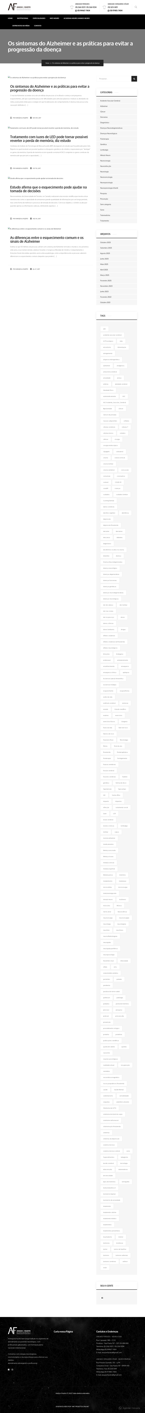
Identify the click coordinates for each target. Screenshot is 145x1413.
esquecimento (108, 691)
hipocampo (122, 789)
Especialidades (39, 18)
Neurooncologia (106, 177)
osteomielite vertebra (110, 973)
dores (123, 617)
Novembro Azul (108, 961)
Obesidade (124, 961)
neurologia (107, 924)
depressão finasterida (110, 525)
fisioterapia (107, 758)
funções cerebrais (109, 777)
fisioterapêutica (122, 752)
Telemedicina (105, 215)
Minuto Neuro (105, 155)
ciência (105, 439)
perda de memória (122, 1004)
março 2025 (104, 275)
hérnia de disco (121, 783)
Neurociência (122, 912)
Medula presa (108, 875)
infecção (106, 807)
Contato (37, 25)
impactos (118, 801)
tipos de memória (109, 1182)
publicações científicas (111, 1040)
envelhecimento (109, 666)
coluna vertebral (109, 470)
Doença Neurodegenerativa (112, 562)
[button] (129, 1408)
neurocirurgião (124, 918)
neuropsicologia (108, 955)
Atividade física (108, 390)
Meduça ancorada (109, 850)
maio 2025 (104, 264)
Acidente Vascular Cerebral (110, 100)
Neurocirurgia (105, 160)
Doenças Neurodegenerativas (111, 128)
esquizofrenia (124, 691)
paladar (119, 979)
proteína (106, 1034)
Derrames (104, 117)
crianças (117, 488)
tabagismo (124, 1157)
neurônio (106, 930)
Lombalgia (104, 150)
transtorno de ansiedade (111, 1200)
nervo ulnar (107, 912)
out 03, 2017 (36, 168)
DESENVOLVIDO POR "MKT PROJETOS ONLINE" (72, 1406)
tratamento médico (109, 1218)
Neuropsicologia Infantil (109, 188)
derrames (119, 531)
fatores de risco (108, 734)
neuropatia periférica (110, 948)
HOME (10, 18)
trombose (119, 1243)
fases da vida (107, 728)
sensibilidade (124, 1096)
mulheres (122, 899)
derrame (106, 531)
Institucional (22, 18)
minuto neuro (108, 899)
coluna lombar (108, 464)
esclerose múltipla (109, 685)
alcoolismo (107, 347)
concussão (125, 470)
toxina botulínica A (109, 1188)
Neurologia (104, 171)
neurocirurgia (107, 918)
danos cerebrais (108, 507)
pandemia (106, 985)
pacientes (106, 979)
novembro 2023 (106, 286)
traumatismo (107, 1237)
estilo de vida (107, 697)
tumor (105, 1249)
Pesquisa (103, 193)
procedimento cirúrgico (111, 1028)
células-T (125, 427)
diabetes (120, 537)
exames (106, 715)
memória (122, 875)
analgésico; (120, 366)
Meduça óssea (108, 856)
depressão (107, 519)
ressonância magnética (111, 1077)
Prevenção (104, 199)
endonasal (107, 660)
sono (128, 1151)
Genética (103, 144)
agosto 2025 (105, 253)
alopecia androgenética (111, 359)
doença (118, 556)
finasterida (106, 752)
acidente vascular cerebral (112, 335)
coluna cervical (120, 458)
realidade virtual (108, 1065)
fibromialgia (124, 740)
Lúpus (117, 832)
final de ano (118, 746)
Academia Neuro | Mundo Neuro (77, 18)
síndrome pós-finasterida (112, 1126)
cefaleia (126, 421)
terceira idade (108, 1175)
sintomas (106, 1132)
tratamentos (107, 1225)
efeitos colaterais (109, 636)
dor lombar (123, 605)
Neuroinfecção (105, 166)
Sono (102, 210)
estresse (125, 703)
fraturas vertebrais (109, 764)
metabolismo (107, 881)
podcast (106, 1016)
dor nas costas (108, 611)
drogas (123, 629)
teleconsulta (107, 1169)
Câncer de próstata (109, 415)
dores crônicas (108, 623)
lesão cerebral (108, 820)
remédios (106, 1071)
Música (119, 905)
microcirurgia (122, 887)
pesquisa (119, 1010)
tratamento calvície (109, 1212)
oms (115, 967)
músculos (106, 905)
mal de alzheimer (109, 838)
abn (104, 329)
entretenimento (122, 660)
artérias (105, 384)
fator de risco (123, 728)
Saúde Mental (119, 1090)
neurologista (121, 924)
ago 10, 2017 (36, 218)
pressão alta (119, 1016)
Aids (121, 341)
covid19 (105, 488)
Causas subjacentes (110, 421)
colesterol (119, 451)
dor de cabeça (108, 605)
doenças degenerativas (111, 574)
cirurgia (117, 439)
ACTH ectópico (108, 341)
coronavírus (121, 476)
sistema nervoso (109, 1145)
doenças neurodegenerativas (113, 593)
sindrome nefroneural (110, 1120)
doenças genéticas (109, 586)
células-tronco (108, 433)
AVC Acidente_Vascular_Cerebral (114, 402)
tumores (106, 1255)
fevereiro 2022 (105, 297)
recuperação (125, 1065)
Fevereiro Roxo (108, 740)
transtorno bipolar (109, 1194)
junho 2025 (104, 259)
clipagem (106, 451)
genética (106, 783)
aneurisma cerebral (110, 372)
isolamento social (122, 807)
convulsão (106, 476)
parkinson (106, 998)
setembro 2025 (106, 248)
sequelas (106, 1102)
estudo (105, 709)
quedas (124, 1047)
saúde (105, 1090)
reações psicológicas (110, 1059)
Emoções (106, 654)
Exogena (124, 721)
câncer (120, 408)
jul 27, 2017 (36, 269)
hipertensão (107, 789)
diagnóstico (107, 543)
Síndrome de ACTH (109, 1108)
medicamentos (108, 844)
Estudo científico (120, 709)
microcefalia (107, 887)
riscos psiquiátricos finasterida (113, 1083)
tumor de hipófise (120, 1249)
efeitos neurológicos (110, 648)
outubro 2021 (105, 302)
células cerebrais (109, 427)
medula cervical (108, 863)
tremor (120, 1237)
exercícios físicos (109, 721)
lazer (105, 813)
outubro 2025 (105, 242)
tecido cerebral (108, 1163)
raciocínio (106, 1053)
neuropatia (107, 942)
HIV (104, 795)
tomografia (125, 1182)
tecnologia (124, 1163)
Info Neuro (54, 18)
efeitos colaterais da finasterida (114, 642)
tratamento (107, 1206)
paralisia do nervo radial (111, 991)
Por (20, 117)
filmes (105, 746)
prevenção (107, 1022)
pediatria (106, 1004)
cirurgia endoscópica (110, 445)
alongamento (107, 353)
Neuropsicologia (106, 182)
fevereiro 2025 (105, 280)
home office (116, 795)
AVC (123, 396)
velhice (125, 1261)
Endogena (119, 654)
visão (105, 1267)
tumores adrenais (122, 1255)
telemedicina (123, 1169)
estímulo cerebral (109, 703)
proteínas (119, 1034)
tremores (106, 1243)
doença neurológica (110, 568)
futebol (124, 777)
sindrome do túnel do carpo (112, 1114)
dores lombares (108, 629)
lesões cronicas (108, 826)
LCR (114, 813)
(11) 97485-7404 (116, 10)
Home (47, 63)
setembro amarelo (122, 1102)
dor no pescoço (108, 617)
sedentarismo (108, 1096)
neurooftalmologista (110, 936)
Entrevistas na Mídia (21, 25)
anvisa (119, 378)
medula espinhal (109, 869)
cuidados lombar (122, 494)
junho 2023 (104, 291)
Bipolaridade (107, 408)
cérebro (122, 433)
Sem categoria (105, 204)
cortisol (105, 482)
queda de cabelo (109, 1047)
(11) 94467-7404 (83, 10)
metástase (122, 881)
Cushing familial (108, 501)
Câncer (102, 111)
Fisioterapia (104, 139)
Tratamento (104, 220)
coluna (105, 458)
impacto (106, 801)
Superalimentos (108, 1157)
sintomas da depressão (111, 1139)
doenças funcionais (110, 580)
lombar (105, 832)
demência (125, 513)
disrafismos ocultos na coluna (113, 550)
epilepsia (126, 672)
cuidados (106, 494)
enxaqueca (125, 666)
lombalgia (124, 826)
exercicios (118, 715)
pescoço (106, 1010)
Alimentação (121, 347)
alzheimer (106, 366)
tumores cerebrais (109, 1261)
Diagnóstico (104, 122)
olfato (105, 967)
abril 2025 (104, 269)
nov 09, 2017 (36, 117)
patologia (120, 998)
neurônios (119, 930)
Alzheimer (104, 106)
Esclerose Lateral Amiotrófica (113, 678)
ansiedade (106, 378)
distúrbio (106, 556)
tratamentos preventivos (111, 1231)
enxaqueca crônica (109, 672)
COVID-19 (118, 482)
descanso (106, 537)
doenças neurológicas (111, 599)
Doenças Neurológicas (108, 133)
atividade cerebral (121, 384)
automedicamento (109, 396)
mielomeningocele (109, 893)
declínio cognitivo (109, 513)
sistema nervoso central (111, 1151)
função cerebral (108, 770)
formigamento (122, 758)
